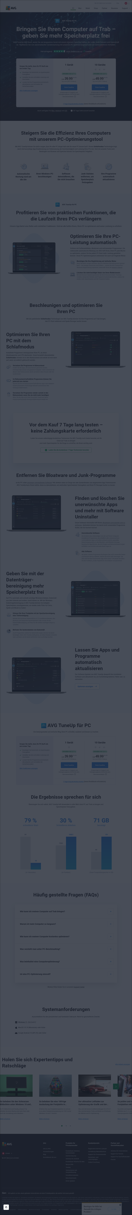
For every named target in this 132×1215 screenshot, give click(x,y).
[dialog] (66, 607)
